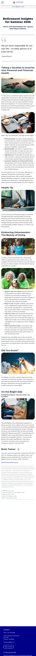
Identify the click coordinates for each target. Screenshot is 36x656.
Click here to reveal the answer (9, 462)
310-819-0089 (11, 632)
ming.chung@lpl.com (8, 642)
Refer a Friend (8, 647)
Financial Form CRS (11, 652)
